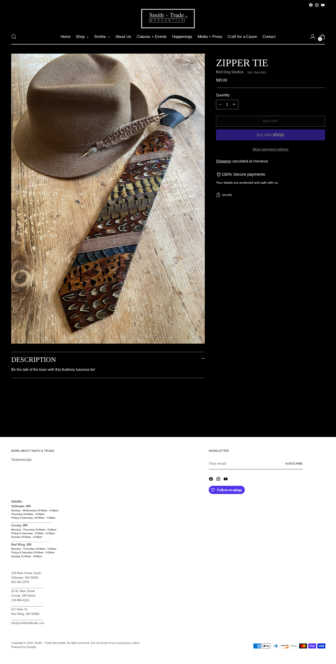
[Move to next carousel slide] (321, 421)
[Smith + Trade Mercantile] (168, 18)
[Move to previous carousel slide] (311, 421)
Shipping (223, 161)
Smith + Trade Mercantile (50, 643)
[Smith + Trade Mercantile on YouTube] (323, 5)
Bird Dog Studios (230, 72)
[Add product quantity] (234, 104)
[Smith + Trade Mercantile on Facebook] (311, 5)
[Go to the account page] (312, 36)
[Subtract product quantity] (220, 104)
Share (227, 195)
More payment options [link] (270, 149)
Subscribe (294, 463)
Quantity (222, 95)
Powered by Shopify (23, 647)
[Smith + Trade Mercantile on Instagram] (317, 5)
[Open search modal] (13, 36)
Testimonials (21, 460)
